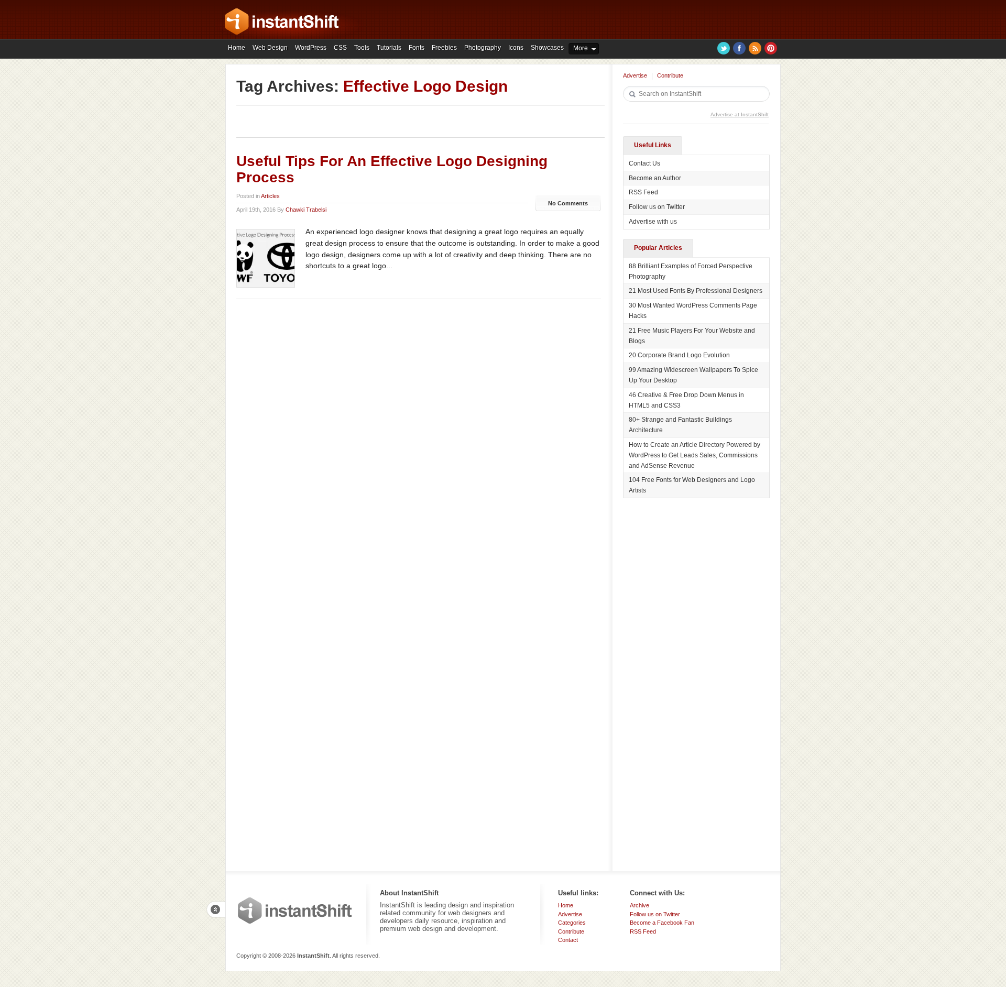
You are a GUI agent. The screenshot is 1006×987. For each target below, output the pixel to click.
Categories (572, 922)
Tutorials (389, 47)
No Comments (568, 203)
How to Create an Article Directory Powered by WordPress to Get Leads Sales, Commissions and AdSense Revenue (694, 455)
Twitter (723, 48)
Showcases (547, 47)
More (580, 48)
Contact (568, 940)
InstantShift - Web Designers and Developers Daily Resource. (282, 21)
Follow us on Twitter (657, 207)
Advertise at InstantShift (739, 114)
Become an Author (655, 178)
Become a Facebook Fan (662, 922)
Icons (515, 47)
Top (215, 909)
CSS (340, 47)
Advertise (635, 75)
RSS (755, 48)
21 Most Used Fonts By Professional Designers (695, 290)
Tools (361, 47)
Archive (639, 905)
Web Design (270, 47)
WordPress (310, 47)
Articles (270, 196)
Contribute (670, 75)
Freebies (444, 47)
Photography (482, 47)
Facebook (739, 48)
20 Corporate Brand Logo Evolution (679, 355)
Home (236, 47)
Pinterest (770, 48)
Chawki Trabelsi (306, 209)
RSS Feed (643, 192)
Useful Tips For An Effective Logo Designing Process (392, 169)
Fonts (416, 47)
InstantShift (295, 910)
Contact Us (644, 163)
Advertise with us (653, 221)
